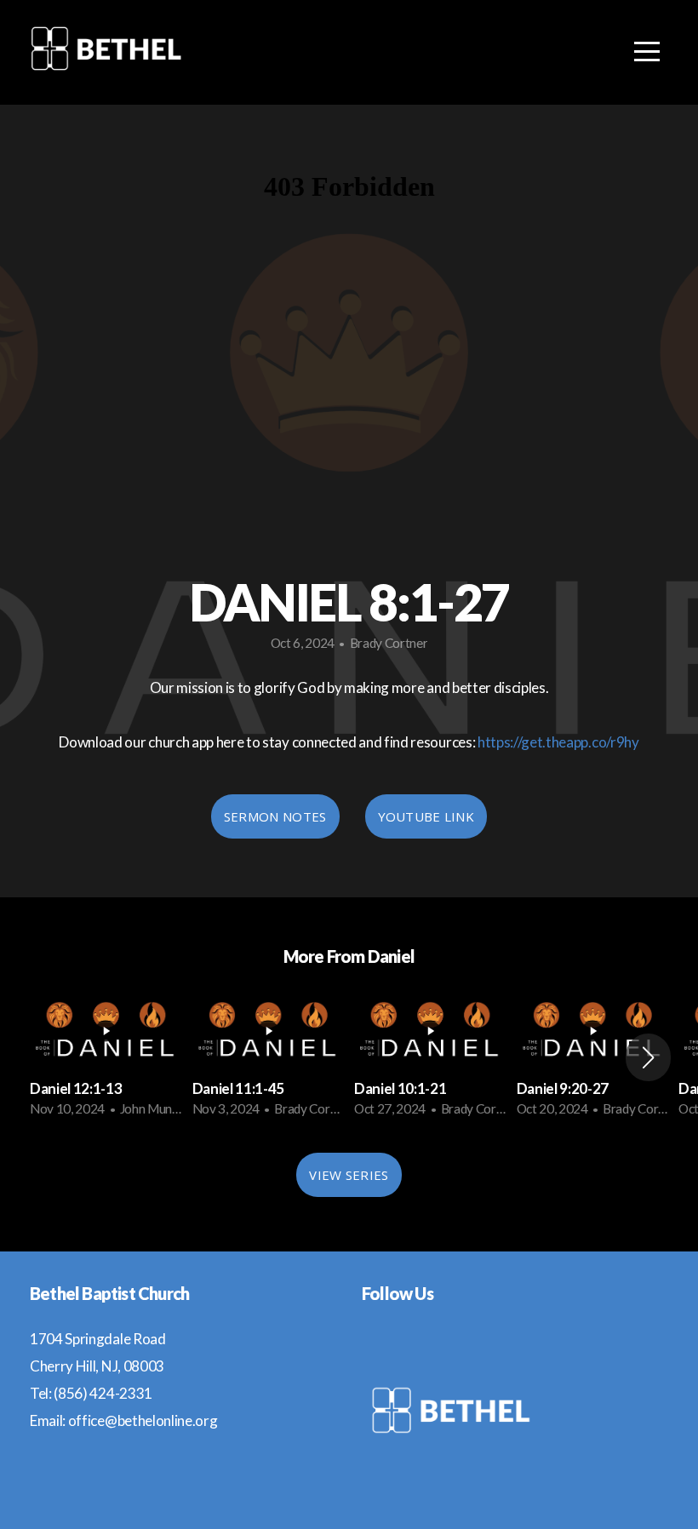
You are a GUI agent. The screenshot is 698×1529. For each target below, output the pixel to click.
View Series (348, 1174)
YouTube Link (426, 816)
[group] (106, 1057)
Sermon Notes (275, 816)
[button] (648, 1057)
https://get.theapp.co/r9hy (558, 742)
